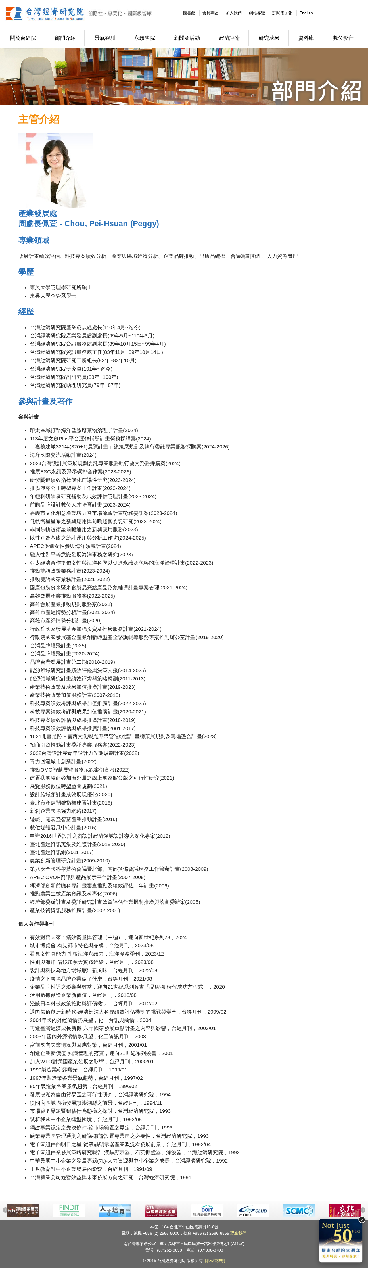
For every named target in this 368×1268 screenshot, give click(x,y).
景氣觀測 (105, 38)
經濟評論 (229, 38)
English (306, 13)
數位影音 (343, 38)
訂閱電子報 (282, 13)
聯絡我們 (238, 1233)
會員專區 (210, 13)
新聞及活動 (187, 38)
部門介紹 (65, 38)
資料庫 (306, 38)
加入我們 (234, 13)
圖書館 (189, 13)
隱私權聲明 (215, 1260)
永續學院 (144, 38)
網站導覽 (257, 13)
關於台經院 (23, 38)
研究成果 (269, 38)
